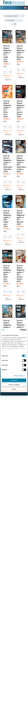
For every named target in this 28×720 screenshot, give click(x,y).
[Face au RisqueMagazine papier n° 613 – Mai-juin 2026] (21, 36)
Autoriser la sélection (14, 384)
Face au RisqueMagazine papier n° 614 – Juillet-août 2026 (7, 53)
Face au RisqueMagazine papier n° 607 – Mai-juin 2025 (20, 217)
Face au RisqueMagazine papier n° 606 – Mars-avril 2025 (7, 273)
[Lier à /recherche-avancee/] (25, 8)
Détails (9, 80)
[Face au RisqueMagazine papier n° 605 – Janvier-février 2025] (21, 256)
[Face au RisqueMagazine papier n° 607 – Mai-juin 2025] (21, 201)
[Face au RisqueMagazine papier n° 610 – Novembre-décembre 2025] (7, 146)
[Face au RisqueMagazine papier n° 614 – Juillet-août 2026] (7, 36)
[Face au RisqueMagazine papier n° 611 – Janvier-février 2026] (21, 91)
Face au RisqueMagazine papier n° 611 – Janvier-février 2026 (20, 108)
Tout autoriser (14, 380)
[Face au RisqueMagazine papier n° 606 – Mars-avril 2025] (7, 256)
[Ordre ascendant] (23, 16)
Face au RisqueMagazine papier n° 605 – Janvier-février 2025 (20, 273)
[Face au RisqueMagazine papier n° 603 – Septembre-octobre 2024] (21, 311)
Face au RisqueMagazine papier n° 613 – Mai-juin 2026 (20, 52)
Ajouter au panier (8, 77)
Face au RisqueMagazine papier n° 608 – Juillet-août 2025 (7, 218)
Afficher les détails (18, 375)
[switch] (24, 360)
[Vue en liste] (15, 24)
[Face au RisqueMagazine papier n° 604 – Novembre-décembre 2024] (7, 311)
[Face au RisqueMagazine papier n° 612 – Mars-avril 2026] (7, 91)
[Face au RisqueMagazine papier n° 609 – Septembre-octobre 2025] (21, 146)
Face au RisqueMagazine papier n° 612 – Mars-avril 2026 (7, 108)
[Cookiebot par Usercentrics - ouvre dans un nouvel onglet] (20, 330)
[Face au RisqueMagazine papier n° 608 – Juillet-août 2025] (7, 201)
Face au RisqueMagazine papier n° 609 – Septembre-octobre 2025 (21, 163)
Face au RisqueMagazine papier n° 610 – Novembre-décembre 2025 (8, 163)
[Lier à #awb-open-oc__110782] (2, 8)
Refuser (14, 389)
